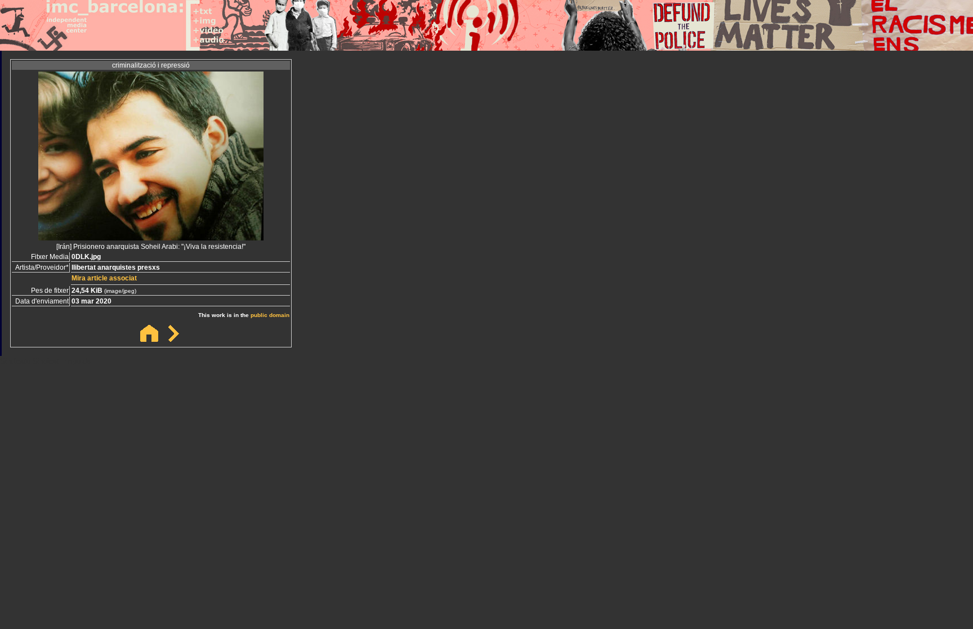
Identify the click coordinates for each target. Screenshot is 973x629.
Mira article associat (104, 278)
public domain (270, 315)
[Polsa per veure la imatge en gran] (151, 237)
